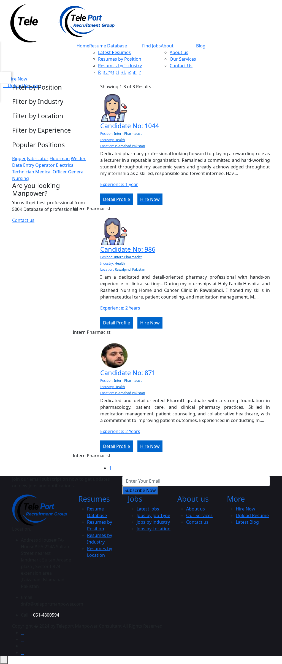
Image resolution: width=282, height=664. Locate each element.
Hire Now (245, 509)
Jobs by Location (153, 529)
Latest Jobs (148, 509)
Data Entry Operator (33, 165)
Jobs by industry (153, 522)
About (167, 46)
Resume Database (108, 46)
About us (179, 52)
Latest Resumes (114, 52)
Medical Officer (51, 172)
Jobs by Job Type (153, 515)
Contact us (23, 220)
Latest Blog (247, 522)
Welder (78, 158)
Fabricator (37, 158)
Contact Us (181, 66)
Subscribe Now (140, 490)
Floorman (60, 158)
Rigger (19, 158)
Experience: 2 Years (120, 308)
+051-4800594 (45, 615)
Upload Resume (252, 515)
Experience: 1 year (119, 184)
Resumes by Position (119, 59)
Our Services (183, 59)
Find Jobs (151, 46)
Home (83, 46)
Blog (200, 46)
